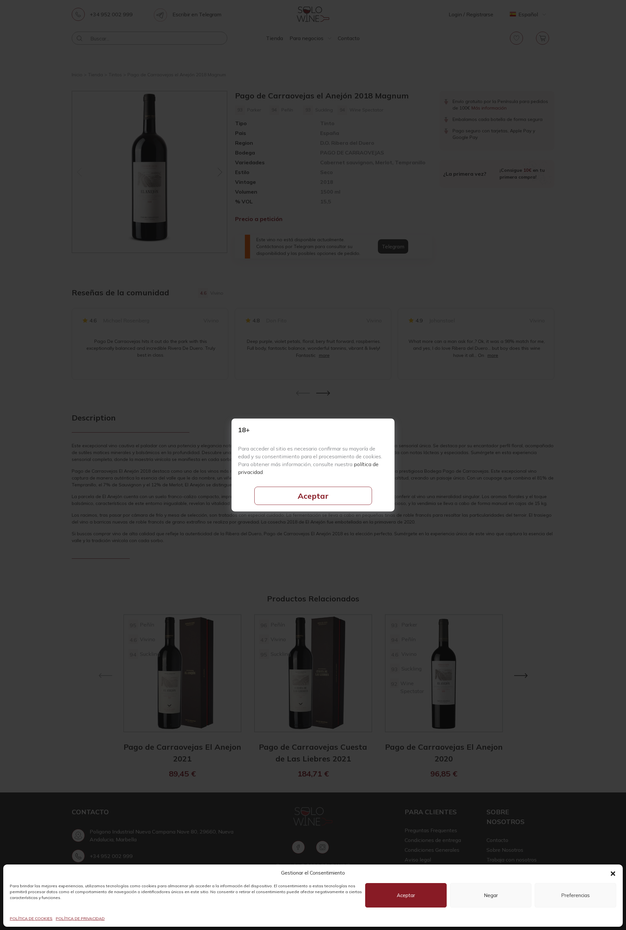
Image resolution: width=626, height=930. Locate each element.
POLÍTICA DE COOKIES (31, 918)
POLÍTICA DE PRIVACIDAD (80, 918)
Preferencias (575, 895)
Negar (491, 895)
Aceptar (313, 496)
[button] (613, 873)
